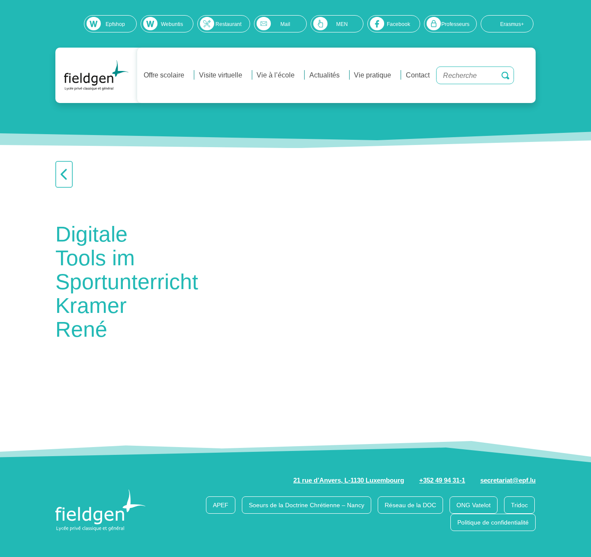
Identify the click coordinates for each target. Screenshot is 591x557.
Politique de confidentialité (493, 522)
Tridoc (519, 505)
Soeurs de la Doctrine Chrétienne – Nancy (306, 505)
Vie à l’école (276, 75)
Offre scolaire (164, 75)
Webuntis (172, 24)
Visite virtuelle (220, 75)
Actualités (324, 75)
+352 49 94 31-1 (442, 480)
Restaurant (228, 24)
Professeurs (455, 24)
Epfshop (115, 24)
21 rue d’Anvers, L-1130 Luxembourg (348, 480)
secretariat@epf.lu (508, 480)
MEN (342, 24)
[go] (505, 75)
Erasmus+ (512, 24)
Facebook (398, 24)
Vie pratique (372, 75)
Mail (285, 24)
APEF (220, 505)
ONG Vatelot (473, 505)
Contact (418, 75)
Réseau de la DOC (410, 505)
